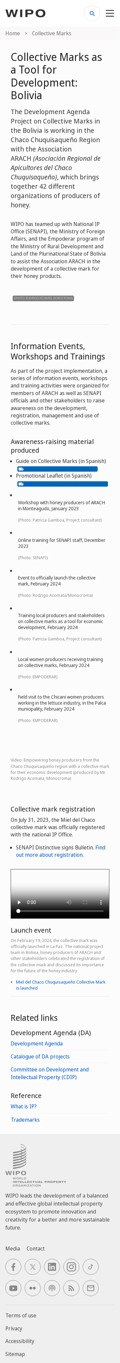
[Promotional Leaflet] (62, 483)
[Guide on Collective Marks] (57, 468)
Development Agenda (37, 1043)
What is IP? (24, 1106)
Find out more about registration (60, 851)
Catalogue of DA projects (40, 1056)
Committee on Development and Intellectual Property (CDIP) (50, 1073)
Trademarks (25, 1119)
